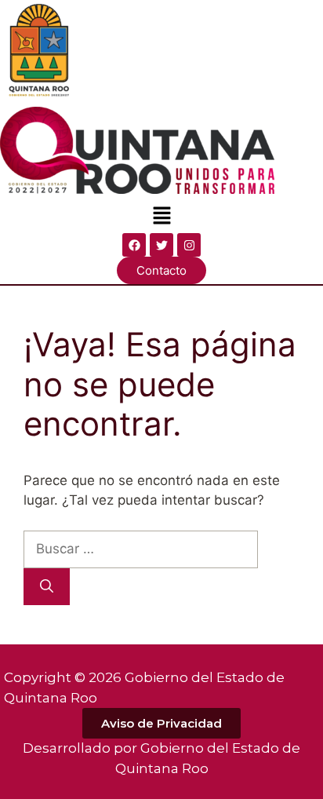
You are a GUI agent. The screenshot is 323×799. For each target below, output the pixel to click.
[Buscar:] (141, 548)
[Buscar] (47, 587)
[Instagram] (189, 245)
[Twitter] (161, 245)
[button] (161, 216)
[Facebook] (134, 245)
